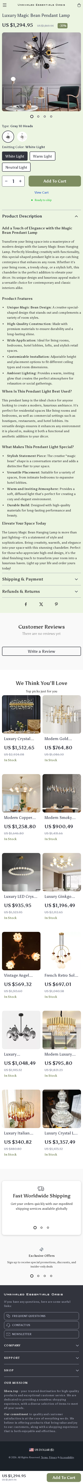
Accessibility (67, 1457)
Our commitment (16, 1414)
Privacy (53, 1457)
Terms (44, 1457)
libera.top (11, 1391)
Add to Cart (64, 1477)
